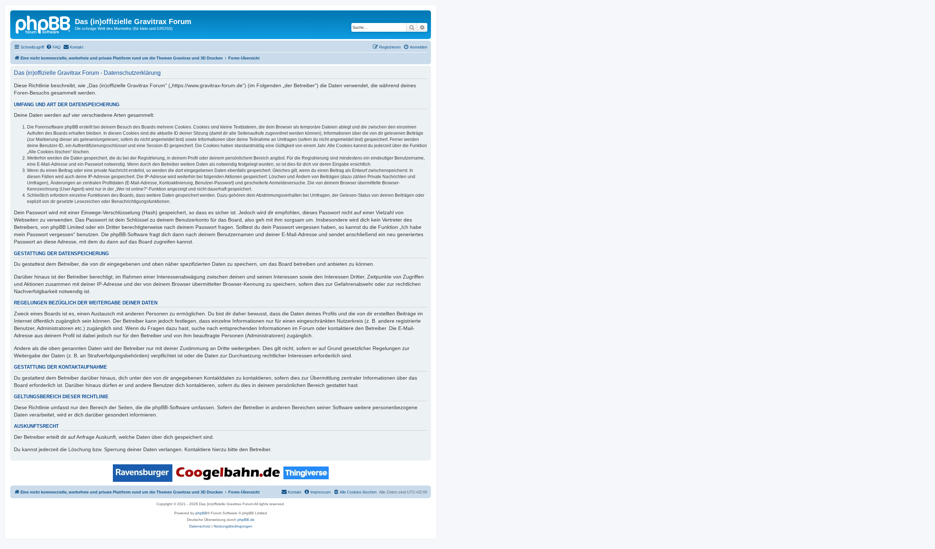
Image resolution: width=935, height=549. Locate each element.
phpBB (201, 513)
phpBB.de (246, 520)
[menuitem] (53, 47)
